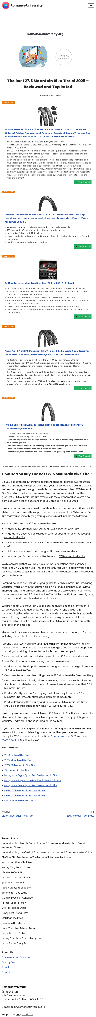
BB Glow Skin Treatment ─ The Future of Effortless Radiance (36, 857)
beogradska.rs (24, 1014)
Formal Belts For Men (14, 903)
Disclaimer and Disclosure (17, 957)
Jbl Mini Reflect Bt (12, 872)
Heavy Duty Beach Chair (16, 867)
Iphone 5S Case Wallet (15, 892)
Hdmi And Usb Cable (14, 933)
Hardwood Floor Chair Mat (17, 862)
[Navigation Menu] (91, 5)
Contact (7, 972)
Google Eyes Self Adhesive (17, 897)
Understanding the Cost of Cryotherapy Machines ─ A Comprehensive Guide (47, 852)
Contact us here (60, 736)
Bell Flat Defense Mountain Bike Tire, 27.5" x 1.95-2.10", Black (39, 283)
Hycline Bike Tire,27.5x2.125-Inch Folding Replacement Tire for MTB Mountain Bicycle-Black (43, 426)
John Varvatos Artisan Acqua (19, 928)
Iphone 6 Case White (14, 882)
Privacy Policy (10, 962)
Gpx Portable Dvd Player (16, 877)
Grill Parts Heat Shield (14, 908)
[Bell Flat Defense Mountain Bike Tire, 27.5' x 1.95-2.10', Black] (48, 270)
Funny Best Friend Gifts (15, 913)
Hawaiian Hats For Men (15, 923)
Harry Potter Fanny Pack (16, 943)
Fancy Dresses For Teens (16, 887)
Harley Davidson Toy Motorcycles (21, 938)
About (5, 967)
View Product (84, 182)
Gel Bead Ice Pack (12, 918)
